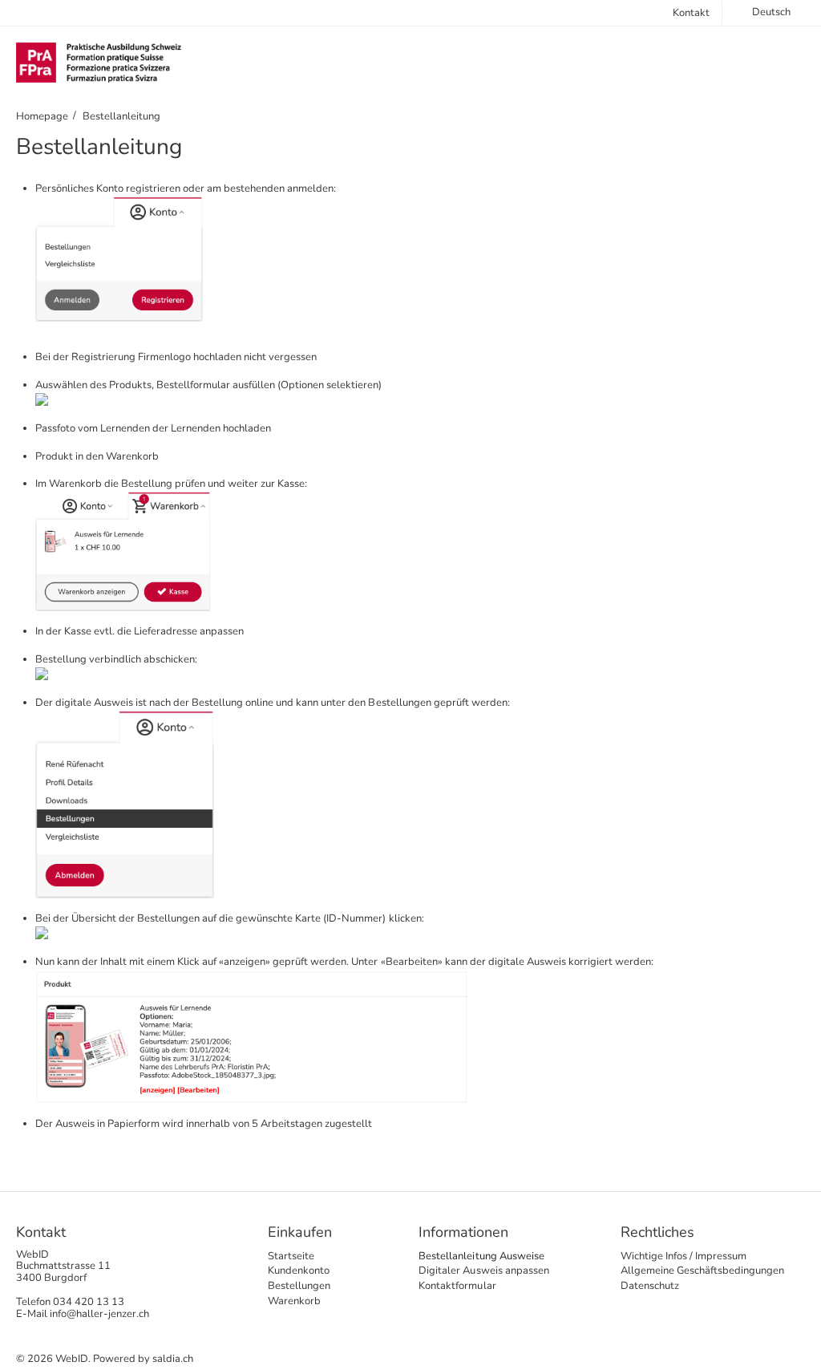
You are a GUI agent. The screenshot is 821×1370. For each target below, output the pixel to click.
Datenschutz (650, 1286)
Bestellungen (299, 1286)
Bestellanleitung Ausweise (481, 1256)
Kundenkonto (299, 1270)
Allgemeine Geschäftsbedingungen (702, 1270)
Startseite (291, 1256)
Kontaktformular (457, 1286)
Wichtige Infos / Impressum (683, 1256)
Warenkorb (294, 1301)
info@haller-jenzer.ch (99, 1314)
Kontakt (691, 13)
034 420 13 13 (88, 1302)
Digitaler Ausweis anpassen (483, 1270)
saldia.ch (172, 1359)
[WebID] (98, 62)
